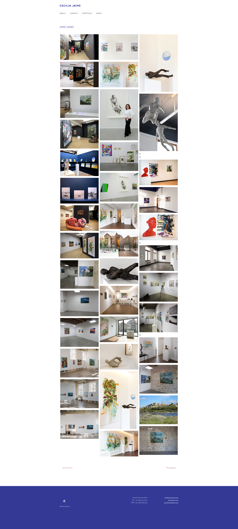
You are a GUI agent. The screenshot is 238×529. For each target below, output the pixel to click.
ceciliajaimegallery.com (171, 502)
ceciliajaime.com (173, 500)
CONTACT (74, 13)
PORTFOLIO (87, 13)
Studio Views (67, 468)
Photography (171, 468)
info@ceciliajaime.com (171, 497)
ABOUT (63, 13)
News (99, 13)
